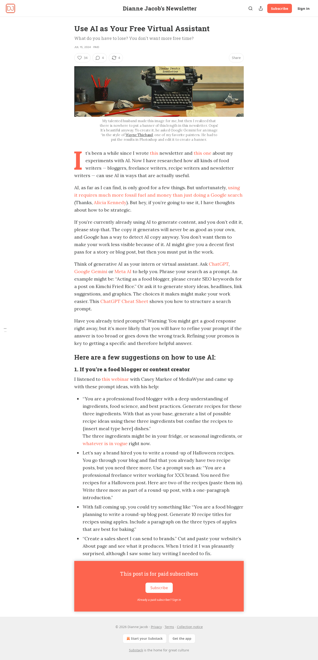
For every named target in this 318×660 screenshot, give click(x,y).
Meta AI (123, 271)
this (154, 153)
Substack (136, 650)
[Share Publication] (260, 8)
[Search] (250, 8)
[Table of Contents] (5, 330)
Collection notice (190, 627)
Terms (169, 627)
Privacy (156, 627)
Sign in (304, 8)
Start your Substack (147, 638)
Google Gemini (90, 271)
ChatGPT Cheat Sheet (124, 301)
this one (202, 153)
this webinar (115, 379)
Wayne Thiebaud (139, 135)
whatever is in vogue (105, 443)
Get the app (182, 638)
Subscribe (279, 8)
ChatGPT (219, 264)
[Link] (67, 357)
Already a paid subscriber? (159, 600)
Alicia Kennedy (110, 202)
